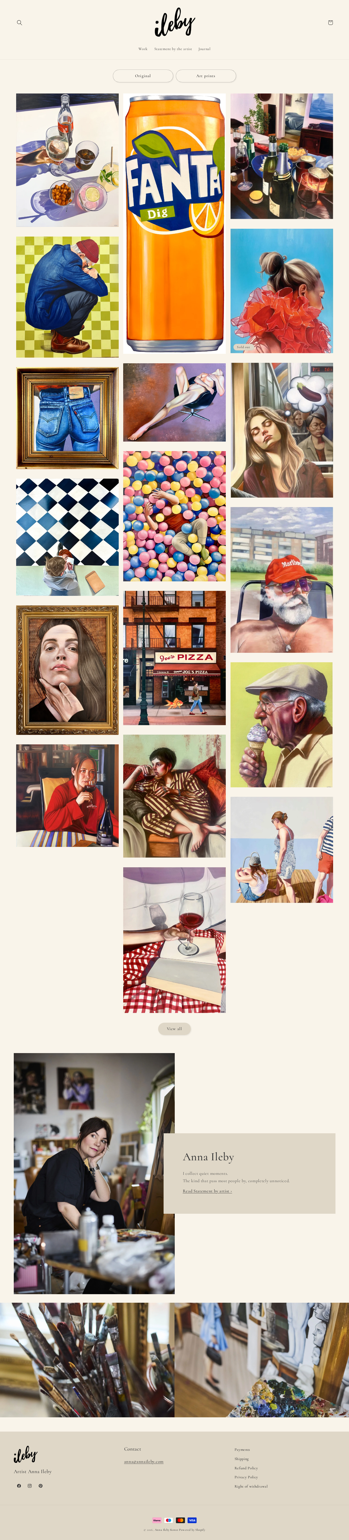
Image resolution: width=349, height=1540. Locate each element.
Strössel (281, 790)
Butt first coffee (67, 471)
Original (143, 75)
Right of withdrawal (251, 1486)
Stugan (67, 849)
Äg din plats (174, 444)
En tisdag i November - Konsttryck (174, 860)
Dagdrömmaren (281, 500)
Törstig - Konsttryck (67, 229)
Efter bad (281, 905)
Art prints (206, 75)
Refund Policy (246, 1468)
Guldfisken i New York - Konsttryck (174, 727)
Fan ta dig (174, 356)
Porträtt (67, 737)
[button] (20, 23)
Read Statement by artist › (207, 1191)
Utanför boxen (67, 360)
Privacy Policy (246, 1477)
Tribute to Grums (281, 221)
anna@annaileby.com (144, 1461)
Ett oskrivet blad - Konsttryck (174, 1015)
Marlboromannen (282, 655)
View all (174, 1028)
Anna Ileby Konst (166, 1530)
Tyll (281, 356)
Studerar (67, 598)
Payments (242, 1449)
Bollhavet (174, 584)
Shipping (242, 1458)
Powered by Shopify (192, 1530)
